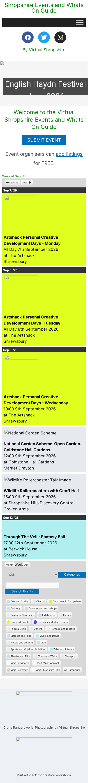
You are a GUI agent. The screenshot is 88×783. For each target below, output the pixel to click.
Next (25, 182)
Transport (70, 656)
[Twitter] (44, 37)
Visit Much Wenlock (48, 663)
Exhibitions (48, 615)
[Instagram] (60, 37)
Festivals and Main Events (52, 622)
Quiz (43, 642)
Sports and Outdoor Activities (28, 649)
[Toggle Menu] (79, 22)
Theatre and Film (20, 656)
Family (67, 615)
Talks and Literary (63, 649)
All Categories (72, 670)
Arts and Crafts (19, 601)
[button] (44, 78)
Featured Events (20, 622)
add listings (69, 154)
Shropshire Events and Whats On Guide (44, 8)
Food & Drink (18, 628)
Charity (40, 601)
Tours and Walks (47, 656)
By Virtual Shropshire (44, 49)
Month (9, 564)
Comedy (16, 608)
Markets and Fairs (21, 635)
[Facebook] (28, 37)
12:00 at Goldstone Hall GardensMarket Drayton (42, 455)
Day (26, 564)
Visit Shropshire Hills (48, 670)
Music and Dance (49, 635)
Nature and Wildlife (22, 642)
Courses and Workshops (43, 608)
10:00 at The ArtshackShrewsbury (36, 408)
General (38, 628)
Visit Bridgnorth (20, 663)
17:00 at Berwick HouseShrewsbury (34, 545)
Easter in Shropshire (22, 615)
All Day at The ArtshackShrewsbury (32, 249)
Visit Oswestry (19, 670)
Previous (13, 182)
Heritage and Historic (63, 628)
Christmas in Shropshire (67, 601)
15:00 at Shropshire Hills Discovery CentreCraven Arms (41, 499)
